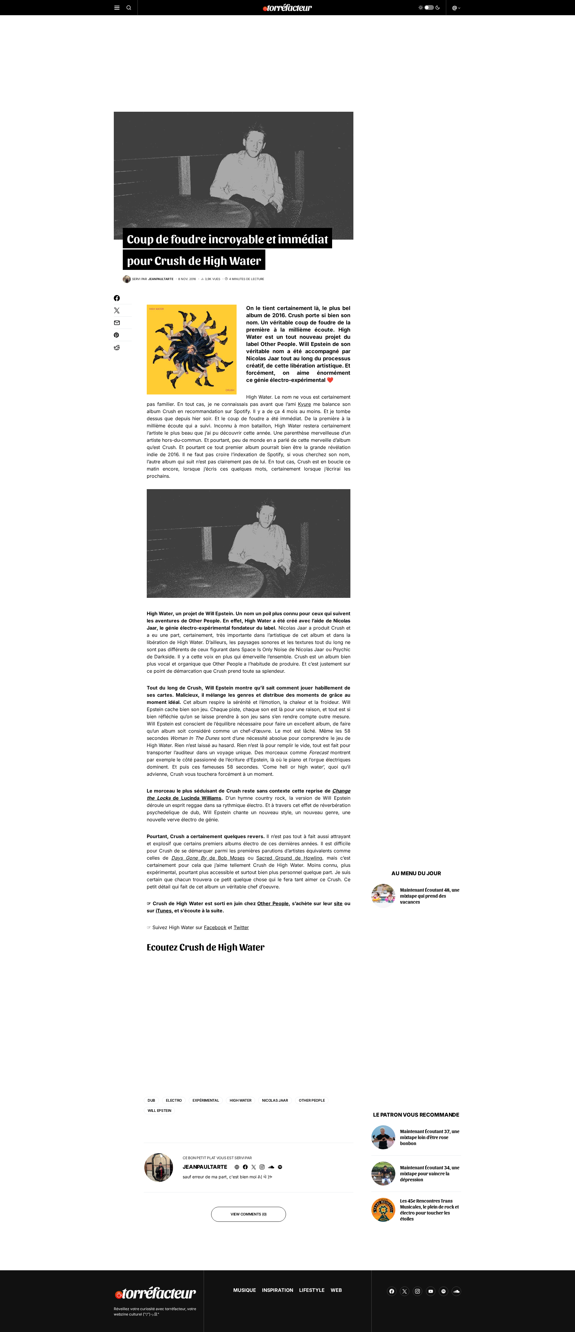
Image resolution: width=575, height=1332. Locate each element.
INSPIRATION (277, 1290)
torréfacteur (175, 1309)
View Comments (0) (249, 1214)
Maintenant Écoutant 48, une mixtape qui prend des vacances (429, 896)
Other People (273, 903)
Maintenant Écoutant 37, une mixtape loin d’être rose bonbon (429, 1137)
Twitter (241, 927)
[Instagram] (417, 1291)
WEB (336, 1290)
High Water (240, 1100)
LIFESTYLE (312, 1290)
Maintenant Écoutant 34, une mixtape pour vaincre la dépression (429, 1173)
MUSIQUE (244, 1290)
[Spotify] (443, 1291)
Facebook (215, 927)
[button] (117, 7)
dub (151, 1100)
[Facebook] (392, 1291)
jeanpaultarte (205, 1167)
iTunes (164, 911)
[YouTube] (430, 1291)
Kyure (304, 404)
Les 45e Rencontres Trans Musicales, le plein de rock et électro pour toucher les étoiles (429, 1209)
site (338, 903)
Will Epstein (159, 1110)
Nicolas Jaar (275, 1100)
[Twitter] (404, 1291)
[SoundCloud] (456, 1291)
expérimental (206, 1100)
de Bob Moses (208, 858)
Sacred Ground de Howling (289, 858)
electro (174, 1100)
